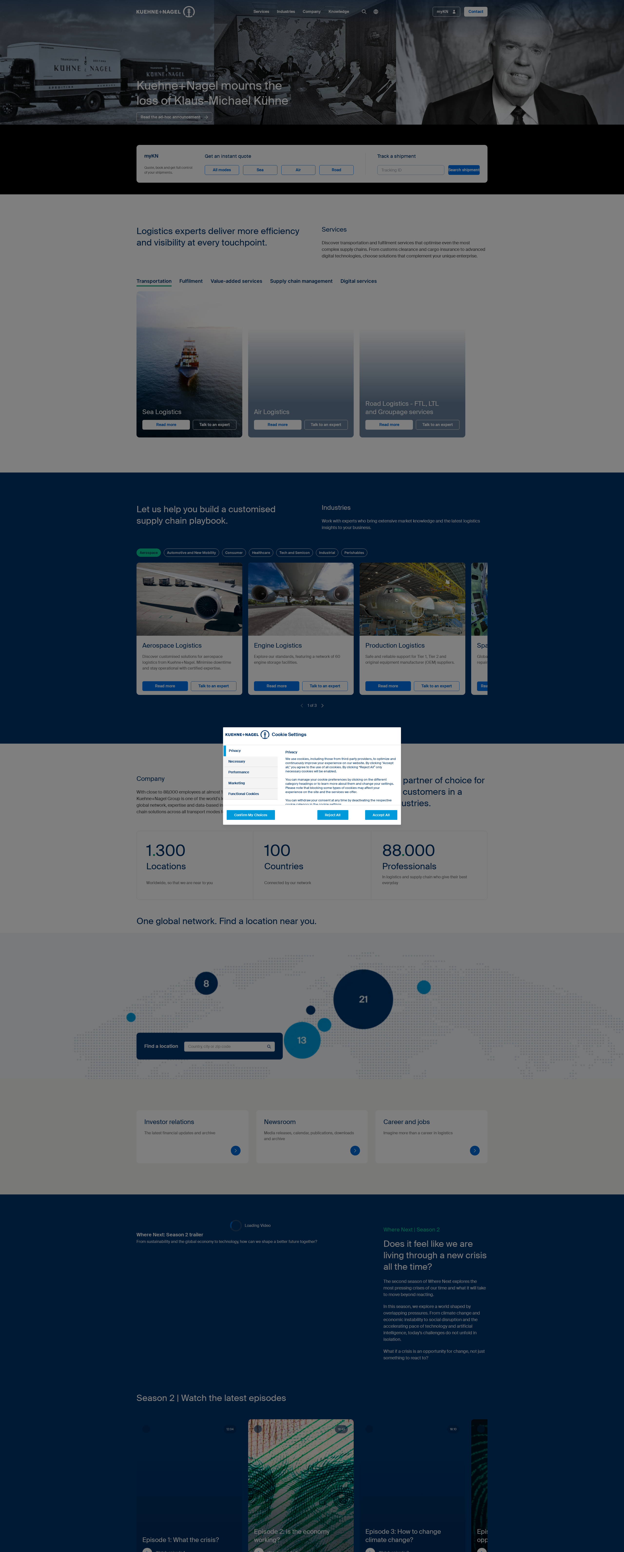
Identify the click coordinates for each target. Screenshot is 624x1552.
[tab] (250, 751)
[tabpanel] (341, 789)
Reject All (333, 815)
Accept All (381, 815)
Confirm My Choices (250, 815)
